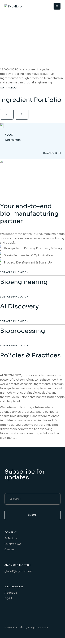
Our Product (13, 544)
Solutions (11, 538)
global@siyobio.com (18, 571)
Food (9, 134)
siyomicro (19, 627)
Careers (10, 549)
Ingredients (13, 140)
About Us (11, 592)
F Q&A (8, 598)
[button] (7, 114)
